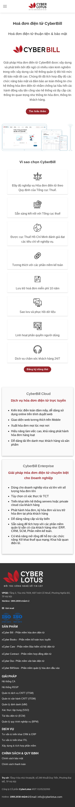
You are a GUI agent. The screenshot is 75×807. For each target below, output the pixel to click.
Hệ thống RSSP (10, 687)
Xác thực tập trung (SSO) (15, 710)
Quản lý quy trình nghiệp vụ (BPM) (20, 721)
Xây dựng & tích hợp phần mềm (19, 745)
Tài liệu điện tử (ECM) (13, 715)
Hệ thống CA (8, 681)
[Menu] (5, 6)
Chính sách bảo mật (12, 758)
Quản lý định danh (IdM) (14, 704)
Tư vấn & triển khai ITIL (14, 740)
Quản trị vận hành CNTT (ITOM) (19, 698)
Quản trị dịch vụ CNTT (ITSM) (17, 693)
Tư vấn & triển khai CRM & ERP (19, 734)
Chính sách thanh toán (14, 764)
